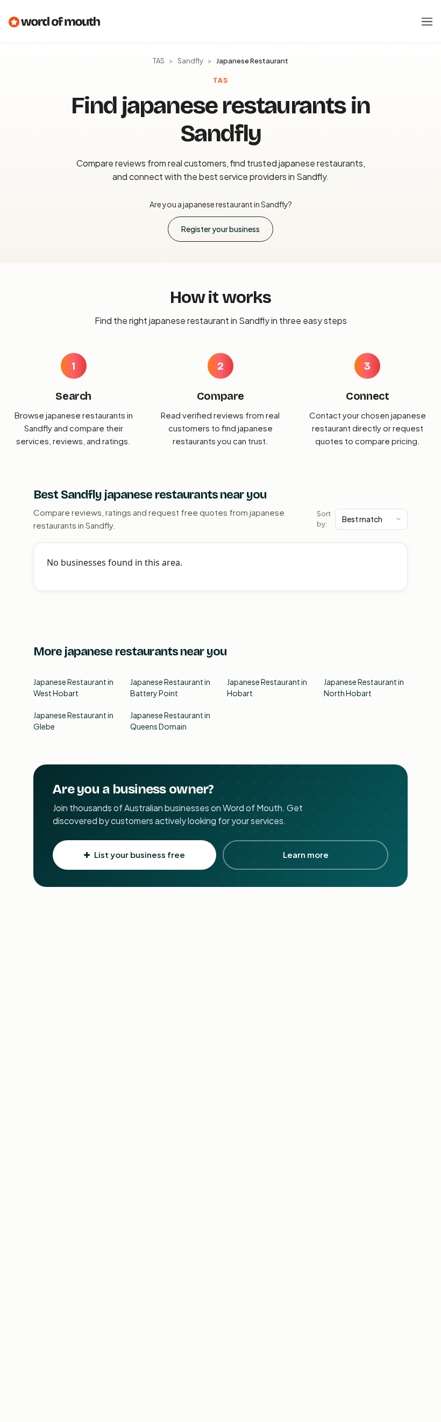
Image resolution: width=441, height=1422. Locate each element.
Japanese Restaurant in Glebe (73, 720)
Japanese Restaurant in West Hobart (73, 687)
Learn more (306, 854)
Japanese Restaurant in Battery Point (170, 687)
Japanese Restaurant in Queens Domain (170, 720)
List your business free (139, 854)
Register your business (220, 229)
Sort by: (324, 519)
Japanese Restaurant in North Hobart (364, 687)
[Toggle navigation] (427, 21)
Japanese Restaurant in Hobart (267, 687)
